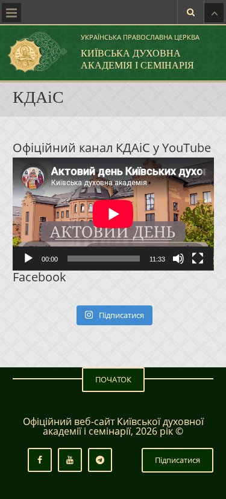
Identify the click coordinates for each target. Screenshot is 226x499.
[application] (113, 214)
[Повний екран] (198, 259)
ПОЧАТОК (113, 379)
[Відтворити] (28, 259)
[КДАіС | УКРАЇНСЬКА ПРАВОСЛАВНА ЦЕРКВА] (36, 52)
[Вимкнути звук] (178, 259)
